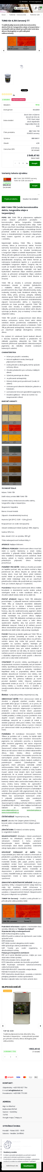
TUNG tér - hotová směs (17, 15)
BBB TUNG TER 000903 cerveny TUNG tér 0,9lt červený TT (25, 179)
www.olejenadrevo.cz (10, 810)
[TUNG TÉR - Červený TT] (12, 425)
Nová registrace (36, 1)
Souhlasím (28, 1166)
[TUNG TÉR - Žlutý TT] (12, 435)
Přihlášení (25, 1)
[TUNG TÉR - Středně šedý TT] (12, 447)
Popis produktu (10, 199)
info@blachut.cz (15, 1090)
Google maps (8, 1118)
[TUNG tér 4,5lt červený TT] (21, 43)
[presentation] (4, 50)
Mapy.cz (18, 1118)
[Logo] (21, 8)
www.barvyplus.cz (34, 810)
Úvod (3, 15)
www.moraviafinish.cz (10, 812)
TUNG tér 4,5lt (34, 15)
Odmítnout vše (12, 1166)
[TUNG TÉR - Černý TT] (12, 476)
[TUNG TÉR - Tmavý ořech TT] (12, 467)
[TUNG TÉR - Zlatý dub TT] (12, 457)
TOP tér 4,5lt (8, 1031)
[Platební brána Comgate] (21, 1077)
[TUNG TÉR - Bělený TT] (12, 415)
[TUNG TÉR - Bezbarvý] (12, 405)
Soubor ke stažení (30, 199)
